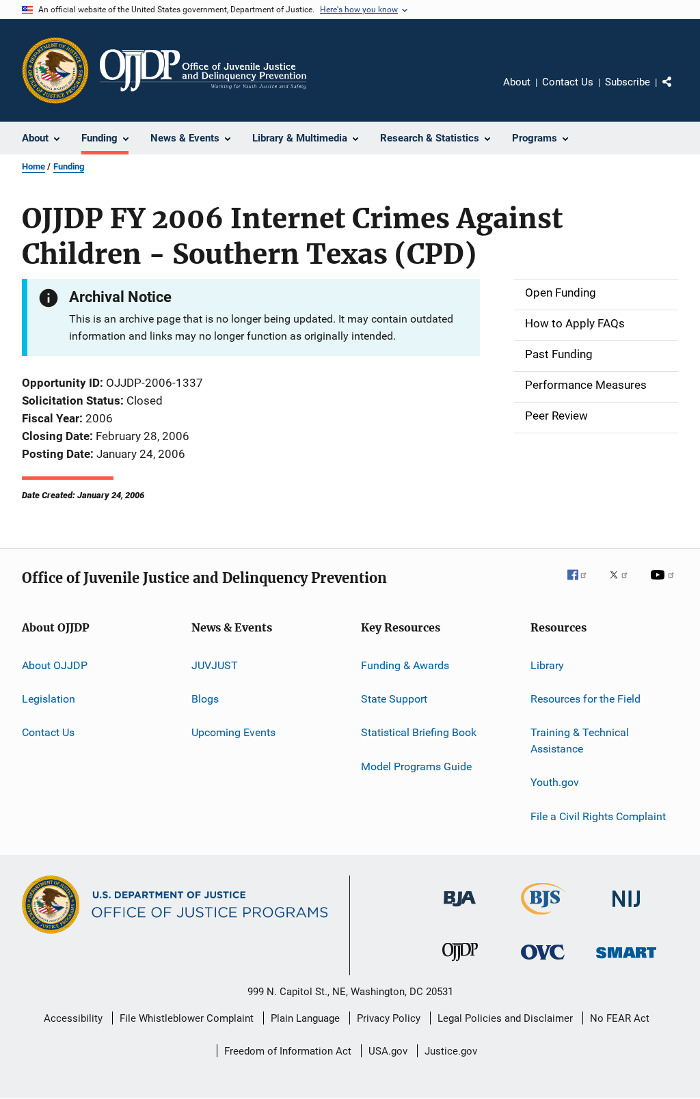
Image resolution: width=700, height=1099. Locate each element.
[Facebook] (582, 584)
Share (678, 91)
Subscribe (627, 82)
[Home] (203, 70)
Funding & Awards (405, 664)
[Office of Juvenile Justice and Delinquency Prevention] (460, 963)
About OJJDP (55, 664)
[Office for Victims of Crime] (543, 962)
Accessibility (73, 1018)
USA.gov (387, 1051)
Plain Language (305, 1018)
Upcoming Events (233, 732)
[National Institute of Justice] (626, 909)
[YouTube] (664, 584)
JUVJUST (214, 664)
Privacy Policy (388, 1018)
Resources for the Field (585, 698)
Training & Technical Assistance (579, 740)
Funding (68, 166)
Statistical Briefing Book (418, 732)
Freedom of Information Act (287, 1051)
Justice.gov (451, 1051)
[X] (623, 584)
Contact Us (567, 82)
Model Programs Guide (416, 766)
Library (547, 664)
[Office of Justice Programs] (55, 70)
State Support (394, 698)
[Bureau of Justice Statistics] (543, 917)
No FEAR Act (619, 1018)
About (516, 82)
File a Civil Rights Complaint (598, 816)
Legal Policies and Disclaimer (505, 1018)
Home (33, 166)
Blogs (205, 698)
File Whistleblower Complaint (187, 1018)
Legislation (48, 698)
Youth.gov (554, 782)
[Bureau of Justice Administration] (460, 909)
